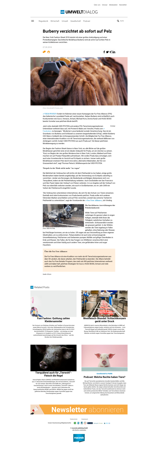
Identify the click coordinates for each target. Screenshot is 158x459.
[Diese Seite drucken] (48, 52)
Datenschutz (73, 419)
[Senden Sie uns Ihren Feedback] (44, 52)
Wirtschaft (55, 21)
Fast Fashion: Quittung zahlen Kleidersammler (53, 320)
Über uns (97, 5)
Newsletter (123, 5)
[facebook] (104, 53)
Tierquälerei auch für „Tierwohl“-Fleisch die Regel (53, 374)
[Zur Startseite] (79, 11)
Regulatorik (43, 21)
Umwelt (65, 21)
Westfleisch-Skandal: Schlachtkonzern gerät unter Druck (104, 320)
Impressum (84, 419)
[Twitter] (107, 53)
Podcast (86, 21)
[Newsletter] (79, 409)
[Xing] (110, 53)
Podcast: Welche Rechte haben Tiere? (104, 377)
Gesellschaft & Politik (104, 374)
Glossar (104, 5)
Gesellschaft (75, 21)
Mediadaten (113, 5)
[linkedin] (113, 53)
